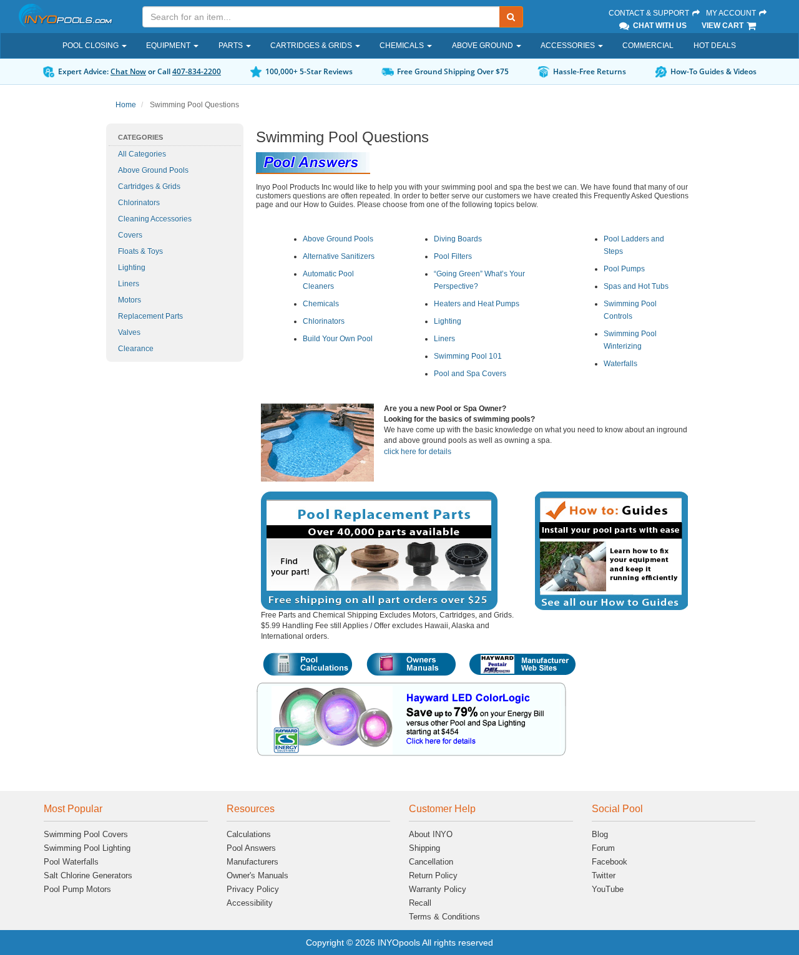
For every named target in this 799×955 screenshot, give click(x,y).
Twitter (603, 875)
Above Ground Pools (153, 170)
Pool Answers (251, 848)
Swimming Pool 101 (468, 356)
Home (125, 104)
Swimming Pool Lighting (87, 848)
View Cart (723, 25)
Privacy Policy (253, 889)
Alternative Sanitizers (339, 256)
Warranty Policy (437, 889)
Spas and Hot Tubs (636, 286)
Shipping (424, 848)
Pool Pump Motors (77, 889)
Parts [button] (231, 45)
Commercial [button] (648, 45)
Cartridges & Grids (149, 186)
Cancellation (431, 861)
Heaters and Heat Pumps (476, 303)
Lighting (131, 267)
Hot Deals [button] (715, 45)
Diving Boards (458, 239)
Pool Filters (453, 256)
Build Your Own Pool (338, 338)
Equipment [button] (169, 45)
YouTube (608, 889)
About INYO (431, 834)
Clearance (136, 348)
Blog (600, 834)
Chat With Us (659, 25)
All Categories (142, 154)
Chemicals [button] (403, 45)
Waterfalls (620, 363)
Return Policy (433, 875)
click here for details (417, 451)
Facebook (609, 861)
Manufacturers (252, 861)
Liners (128, 283)
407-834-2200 (196, 71)
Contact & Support (650, 13)
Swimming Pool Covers (86, 834)
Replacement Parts (150, 316)
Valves (129, 332)
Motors (129, 300)
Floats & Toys (140, 251)
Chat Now (128, 71)
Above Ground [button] (483, 45)
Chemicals (321, 303)
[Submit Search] (511, 16)
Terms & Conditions (444, 916)
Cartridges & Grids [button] (312, 45)
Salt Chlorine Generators (88, 875)
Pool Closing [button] (91, 45)
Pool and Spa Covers (470, 373)
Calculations (249, 834)
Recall (420, 903)
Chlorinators (139, 202)
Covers (130, 235)
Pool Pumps (624, 268)
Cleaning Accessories (155, 219)
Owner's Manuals (257, 875)
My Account (732, 13)
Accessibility (250, 903)
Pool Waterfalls (71, 861)
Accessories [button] (569, 45)
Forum (603, 848)
